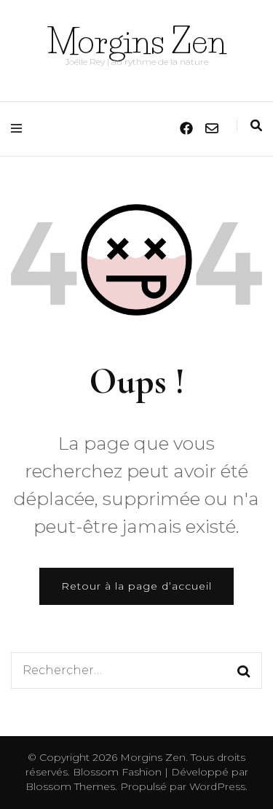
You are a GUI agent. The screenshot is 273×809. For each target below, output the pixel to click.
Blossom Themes (70, 786)
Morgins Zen (136, 41)
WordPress (217, 786)
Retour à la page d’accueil (136, 586)
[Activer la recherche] (256, 126)
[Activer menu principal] (20, 128)
